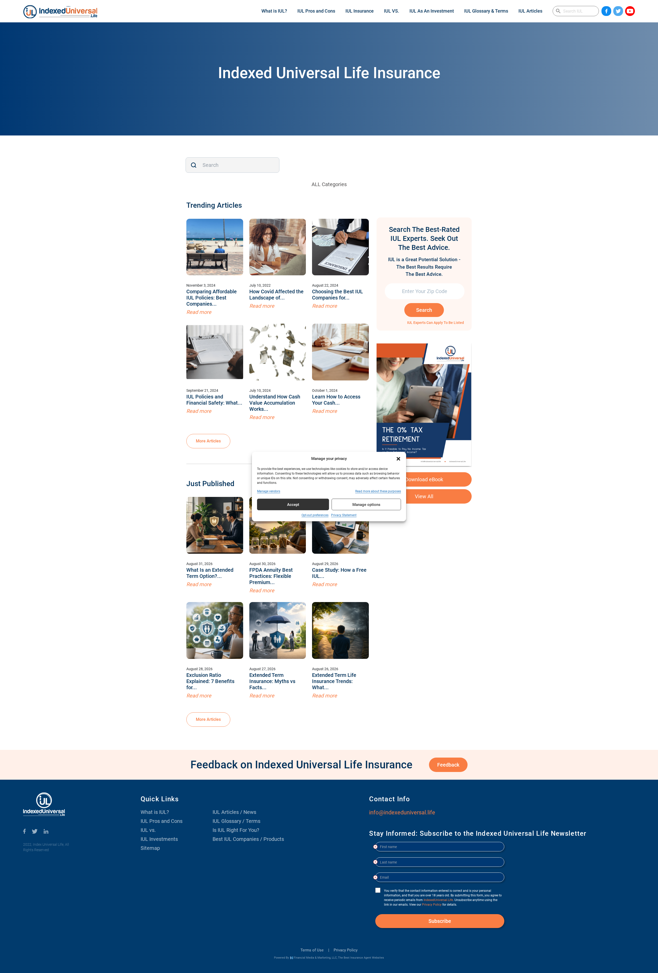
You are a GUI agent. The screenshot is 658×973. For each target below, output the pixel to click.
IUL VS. (391, 11)
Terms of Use (312, 950)
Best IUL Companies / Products (248, 839)
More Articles (208, 441)
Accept (293, 504)
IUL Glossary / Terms (236, 821)
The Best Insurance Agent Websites (361, 957)
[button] (398, 458)
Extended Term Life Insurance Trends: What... (334, 681)
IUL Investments (159, 839)
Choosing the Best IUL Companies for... (337, 294)
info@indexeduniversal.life (402, 812)
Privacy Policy (346, 950)
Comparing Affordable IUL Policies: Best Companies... (211, 297)
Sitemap (150, 848)
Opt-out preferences (314, 515)
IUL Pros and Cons (316, 11)
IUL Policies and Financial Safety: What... (214, 400)
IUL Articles (530, 11)
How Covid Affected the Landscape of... (276, 294)
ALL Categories (329, 184)
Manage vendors (268, 491)
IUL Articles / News (234, 812)
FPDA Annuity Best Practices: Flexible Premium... (271, 576)
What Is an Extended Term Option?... (209, 573)
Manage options (366, 504)
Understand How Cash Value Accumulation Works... (274, 403)
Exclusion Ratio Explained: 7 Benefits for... (210, 681)
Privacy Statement (344, 515)
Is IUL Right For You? (236, 830)
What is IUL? (274, 11)
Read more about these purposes (378, 491)
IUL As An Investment (431, 11)
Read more (198, 312)
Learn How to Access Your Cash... (336, 400)
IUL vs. (148, 830)
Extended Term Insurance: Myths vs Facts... (272, 681)
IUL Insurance (359, 11)
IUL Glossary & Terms (486, 11)
